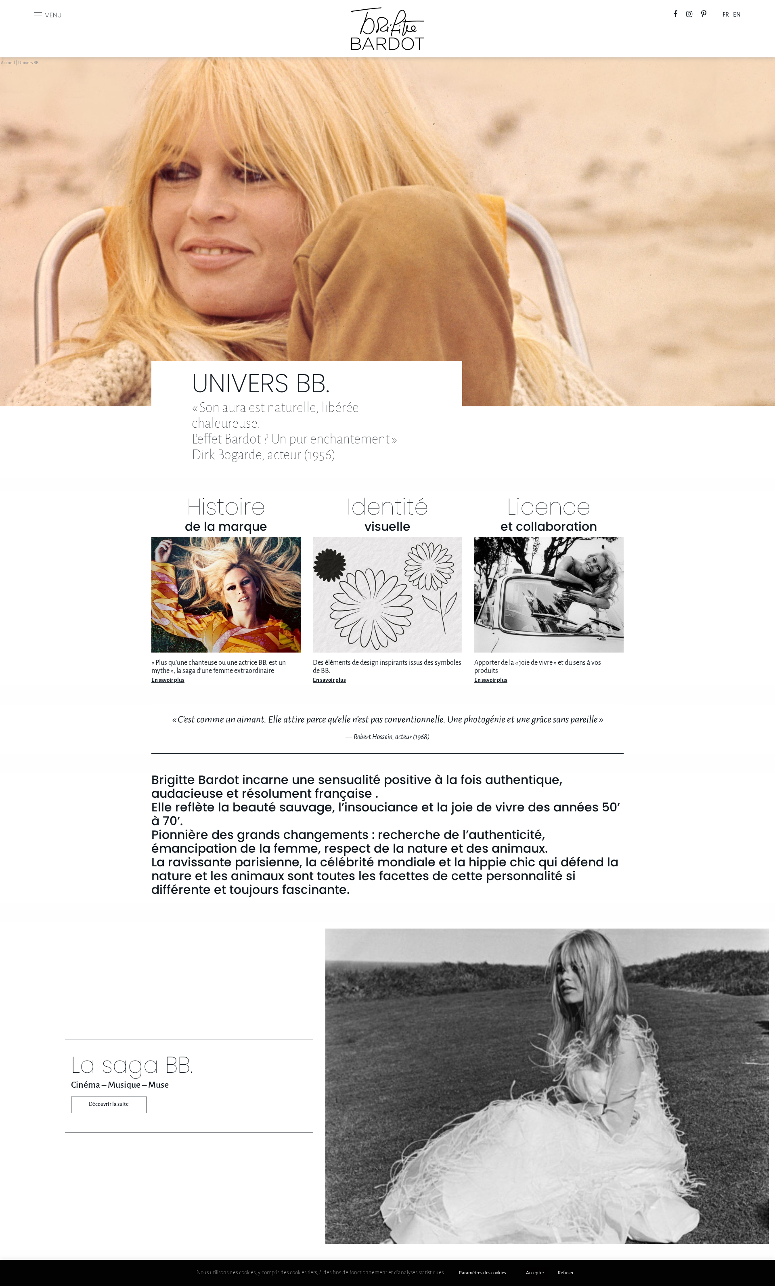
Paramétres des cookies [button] (482, 1272)
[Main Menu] (38, 15)
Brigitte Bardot (387, 12)
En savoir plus (167, 680)
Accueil (8, 63)
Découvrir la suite (109, 1104)
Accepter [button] (535, 1272)
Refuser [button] (566, 1272)
